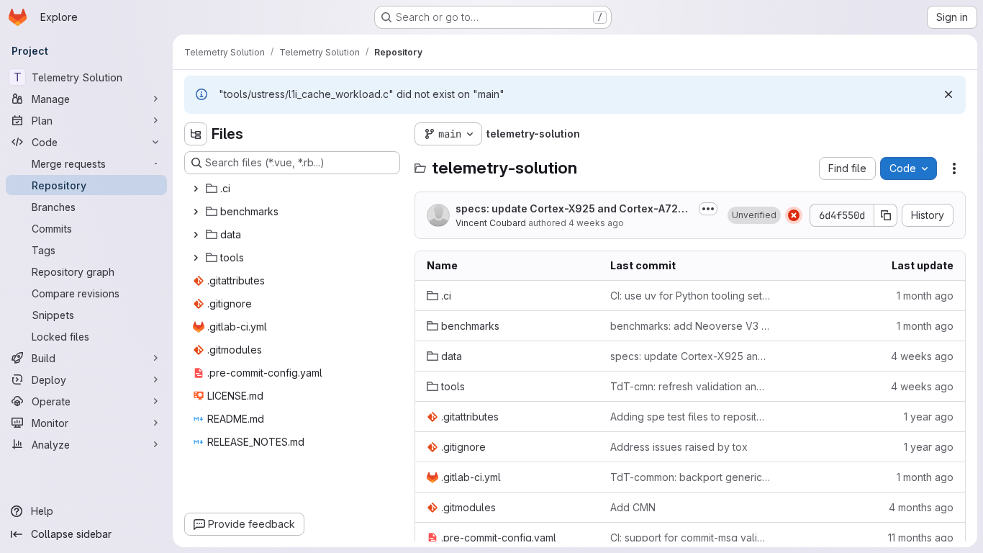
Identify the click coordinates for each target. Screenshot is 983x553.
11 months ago (920, 537)
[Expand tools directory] (195, 257)
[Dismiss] (948, 94)
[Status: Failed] (793, 215)
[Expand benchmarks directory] (195, 211)
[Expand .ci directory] (195, 188)
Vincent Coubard (491, 222)
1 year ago (928, 416)
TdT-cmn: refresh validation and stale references (690, 386)
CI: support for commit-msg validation (690, 537)
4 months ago (921, 507)
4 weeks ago (596, 222)
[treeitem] (293, 188)
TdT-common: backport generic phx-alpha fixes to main (690, 477)
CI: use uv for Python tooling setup (690, 295)
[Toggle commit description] (708, 208)
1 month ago (925, 295)
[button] (754, 215)
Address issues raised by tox (679, 447)
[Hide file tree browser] (195, 133)
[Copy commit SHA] (885, 215)
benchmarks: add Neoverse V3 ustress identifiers (690, 326)
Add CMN (633, 507)
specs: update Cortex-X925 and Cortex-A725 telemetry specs (573, 209)
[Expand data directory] (195, 234)
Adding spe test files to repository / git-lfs (690, 416)
